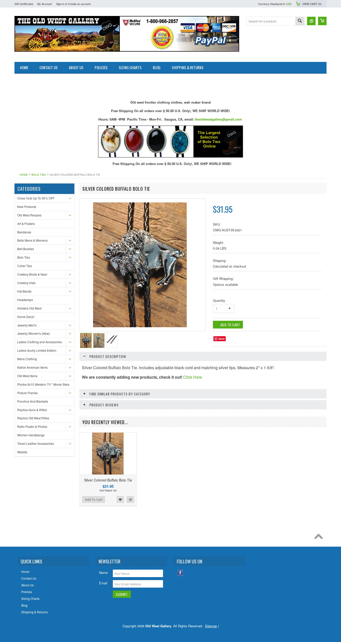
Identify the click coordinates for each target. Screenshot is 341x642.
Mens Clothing (27, 359)
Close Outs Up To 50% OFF (35, 198)
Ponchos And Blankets (32, 401)
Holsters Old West (29, 308)
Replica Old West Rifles (33, 418)
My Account (44, 4)
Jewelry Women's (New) (33, 333)
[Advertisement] (105, 85)
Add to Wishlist (120, 499)
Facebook (180, 573)
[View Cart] (322, 21)
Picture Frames (27, 393)
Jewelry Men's (26, 325)
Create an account (79, 4)
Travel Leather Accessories (35, 443)
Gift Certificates (23, 4)
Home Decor (25, 317)
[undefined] (140, 325)
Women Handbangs (30, 435)
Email (103, 583)
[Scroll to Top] (319, 538)
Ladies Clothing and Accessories (39, 342)
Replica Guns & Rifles (32, 410)
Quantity (219, 300)
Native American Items (32, 367)
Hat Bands (24, 291)
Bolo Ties (38, 174)
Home (23, 174)
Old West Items (27, 376)
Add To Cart (93, 499)
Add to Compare (130, 499)
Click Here (192, 377)
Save (221, 338)
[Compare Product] (311, 21)
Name (103, 572)
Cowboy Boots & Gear (32, 274)
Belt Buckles (25, 249)
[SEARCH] (299, 21)
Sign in (60, 4)
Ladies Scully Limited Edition (36, 350)
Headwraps (25, 300)
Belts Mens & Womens (32, 240)
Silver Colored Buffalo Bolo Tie (108, 480)
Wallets (22, 452)
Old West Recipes (29, 215)
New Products (26, 206)
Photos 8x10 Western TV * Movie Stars (43, 384)
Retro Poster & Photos (32, 426)
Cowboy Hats (26, 283)
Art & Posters (26, 223)
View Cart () (312, 4)
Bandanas (24, 232)
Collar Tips (24, 266)
